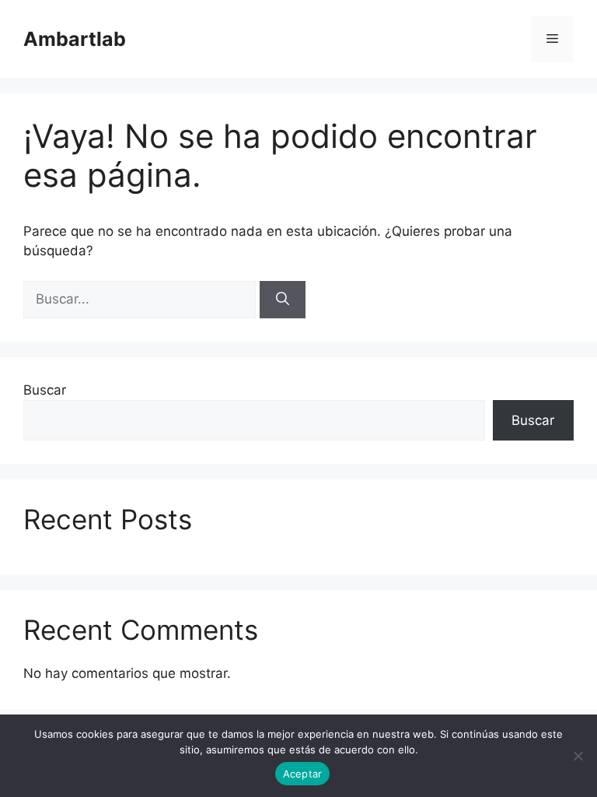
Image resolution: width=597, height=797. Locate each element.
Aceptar (303, 773)
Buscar (44, 390)
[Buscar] (282, 299)
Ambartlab (74, 39)
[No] (577, 756)
